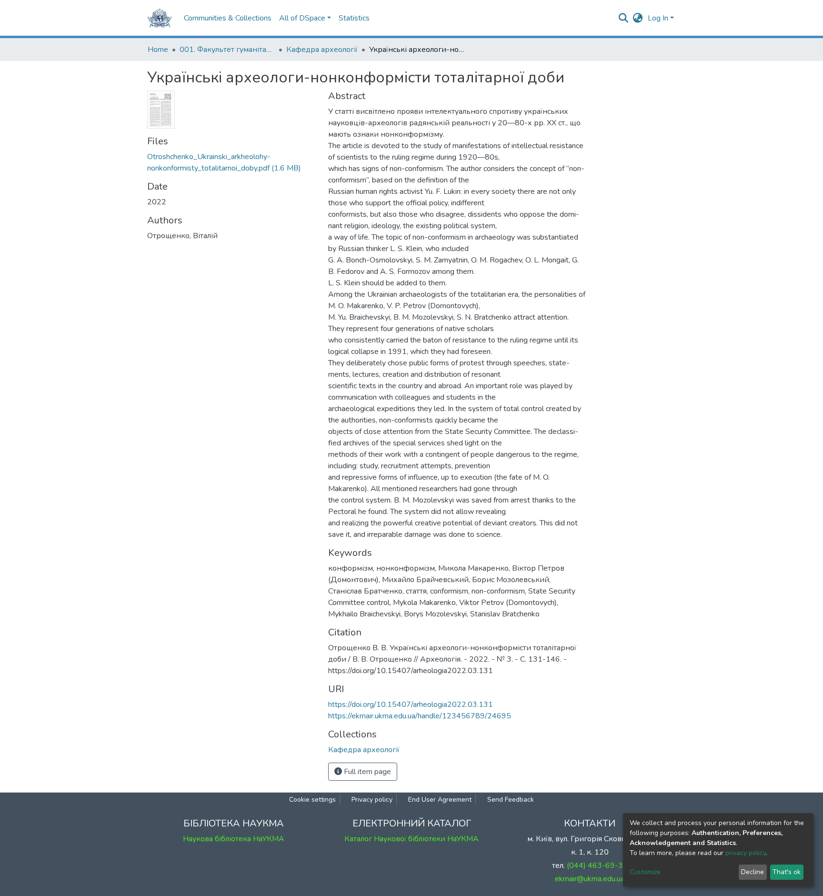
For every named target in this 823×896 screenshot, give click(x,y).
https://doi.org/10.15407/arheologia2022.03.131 (410, 704)
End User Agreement (440, 799)
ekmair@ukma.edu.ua (589, 879)
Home (158, 49)
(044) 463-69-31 (597, 865)
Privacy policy (371, 799)
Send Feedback (510, 799)
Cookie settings (312, 799)
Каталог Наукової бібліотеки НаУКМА (411, 839)
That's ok (787, 871)
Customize (645, 871)
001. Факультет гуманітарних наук (227, 49)
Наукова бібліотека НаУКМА (233, 839)
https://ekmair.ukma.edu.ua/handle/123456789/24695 (419, 716)
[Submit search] (623, 18)
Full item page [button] (366, 771)
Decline (752, 871)
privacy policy (745, 852)
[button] (638, 18)
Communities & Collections (227, 18)
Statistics (354, 18)
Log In (658, 18)
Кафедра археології (322, 49)
